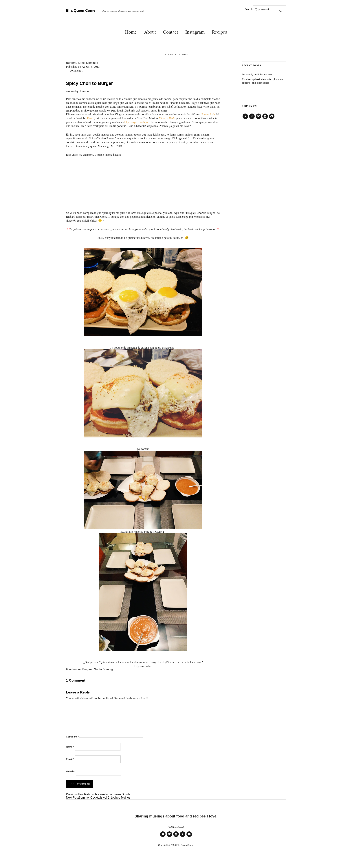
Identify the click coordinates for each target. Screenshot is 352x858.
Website (70, 771)
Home (131, 32)
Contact (170, 32)
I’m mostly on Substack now (257, 74)
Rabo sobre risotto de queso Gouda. (98, 794)
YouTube (189, 836)
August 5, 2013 (91, 66)
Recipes (219, 32)
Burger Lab (208, 114)
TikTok (182, 836)
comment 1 (76, 70)
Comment (72, 736)
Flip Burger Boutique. (137, 122)
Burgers (71, 62)
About (150, 32)
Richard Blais (167, 118)
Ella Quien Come (80, 10)
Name (70, 746)
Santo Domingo (88, 62)
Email (70, 759)
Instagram (195, 32)
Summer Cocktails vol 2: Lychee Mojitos (98, 797)
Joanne (84, 91)
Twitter (169, 836)
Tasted (90, 118)
